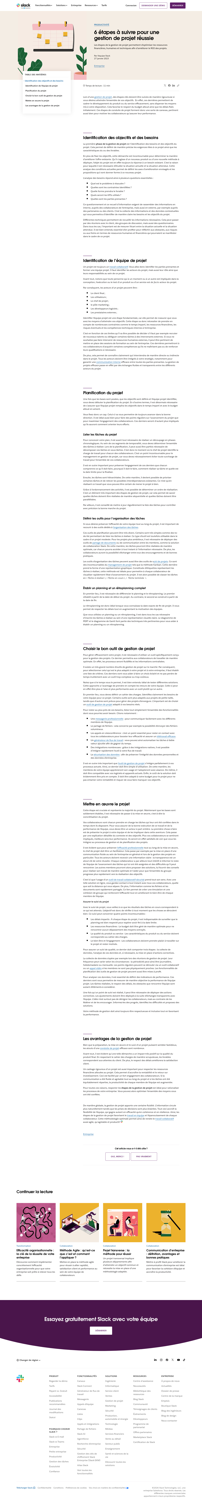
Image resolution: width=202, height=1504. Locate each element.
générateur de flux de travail (108, 740)
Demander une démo (153, 5)
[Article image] (36, 1222)
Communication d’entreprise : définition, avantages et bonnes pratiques (165, 1254)
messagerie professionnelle (109, 718)
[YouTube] (178, 1360)
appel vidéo (96, 968)
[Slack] (23, 5)
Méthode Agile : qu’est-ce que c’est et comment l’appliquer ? (77, 1254)
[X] (172, 1360)
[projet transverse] (122, 1222)
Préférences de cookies (76, 1488)
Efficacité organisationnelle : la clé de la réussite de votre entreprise (35, 1254)
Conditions (58, 1488)
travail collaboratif (119, 266)
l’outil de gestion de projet (131, 763)
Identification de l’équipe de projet (41, 86)
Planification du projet (35, 90)
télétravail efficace (166, 736)
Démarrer (177, 5)
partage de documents (104, 542)
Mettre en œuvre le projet (37, 100)
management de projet (120, 564)
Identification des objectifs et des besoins (44, 81)
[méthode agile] (79, 1222)
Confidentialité (44, 1488)
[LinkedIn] (173, 85)
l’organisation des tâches (125, 527)
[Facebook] (169, 85)
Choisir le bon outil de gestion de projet (43, 95)
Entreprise (99, 65)
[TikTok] (184, 1360)
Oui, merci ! (117, 1156)
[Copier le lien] (178, 85)
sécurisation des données (107, 754)
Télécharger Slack (24, 1488)
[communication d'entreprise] (166, 1222)
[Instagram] (161, 1360)
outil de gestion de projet (99, 704)
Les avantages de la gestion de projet (42, 105)
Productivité (101, 24)
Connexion (131, 5)
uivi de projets (160, 561)
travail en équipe (135, 1115)
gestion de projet (103, 97)
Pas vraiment (144, 1156)
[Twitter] (165, 85)
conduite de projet (109, 1048)
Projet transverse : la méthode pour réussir (117, 1252)
